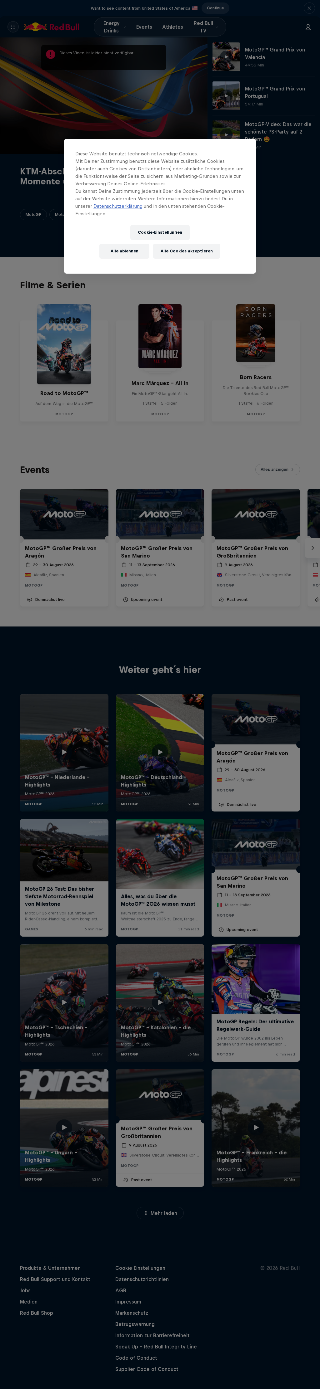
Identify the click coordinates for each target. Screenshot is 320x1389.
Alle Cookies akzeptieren (187, 251)
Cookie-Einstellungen (160, 232)
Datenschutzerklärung (117, 206)
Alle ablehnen (124, 251)
